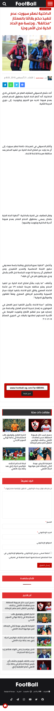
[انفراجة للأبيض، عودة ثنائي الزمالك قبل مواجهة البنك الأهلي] (40, 454)
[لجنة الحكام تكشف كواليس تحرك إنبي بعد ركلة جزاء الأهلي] (14, 454)
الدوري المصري (45, 9)
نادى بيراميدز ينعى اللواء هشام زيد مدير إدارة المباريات (18, 651)
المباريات (46, 691)
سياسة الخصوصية (9, 691)
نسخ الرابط (27, 393)
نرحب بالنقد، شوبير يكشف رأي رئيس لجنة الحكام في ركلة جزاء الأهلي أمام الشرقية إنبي (20, 664)
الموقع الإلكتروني (44, 542)
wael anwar (39, 78)
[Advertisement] (27, 186)
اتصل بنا (19, 691)
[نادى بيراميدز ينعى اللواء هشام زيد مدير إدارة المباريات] (44, 653)
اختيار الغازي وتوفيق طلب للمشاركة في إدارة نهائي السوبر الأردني (14, 437)
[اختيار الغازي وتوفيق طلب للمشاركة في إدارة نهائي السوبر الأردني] (14, 425)
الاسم (49, 522)
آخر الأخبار (36, 691)
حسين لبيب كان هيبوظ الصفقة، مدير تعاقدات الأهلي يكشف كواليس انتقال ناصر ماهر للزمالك (41, 439)
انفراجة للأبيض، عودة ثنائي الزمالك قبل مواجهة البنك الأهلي (40, 466)
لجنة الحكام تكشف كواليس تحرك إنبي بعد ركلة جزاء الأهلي (15, 466)
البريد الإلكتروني (44, 532)
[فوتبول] (26, 3)
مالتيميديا (26, 691)
